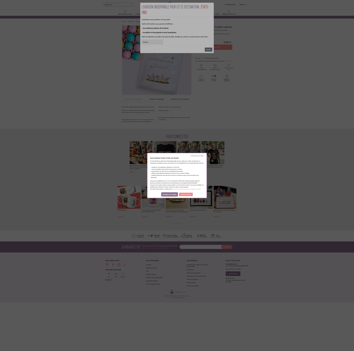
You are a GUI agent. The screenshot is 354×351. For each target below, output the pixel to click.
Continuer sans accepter (197, 155)
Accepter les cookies (169, 194)
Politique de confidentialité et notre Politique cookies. (186, 189)
